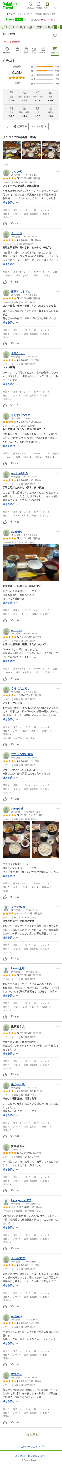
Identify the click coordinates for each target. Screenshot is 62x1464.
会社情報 (20, 1456)
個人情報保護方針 (37, 1456)
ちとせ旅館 (9, 33)
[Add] (55, 35)
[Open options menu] (57, 171)
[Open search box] (6, 126)
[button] (12, 150)
